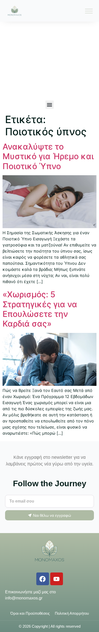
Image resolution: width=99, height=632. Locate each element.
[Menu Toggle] (89, 11)
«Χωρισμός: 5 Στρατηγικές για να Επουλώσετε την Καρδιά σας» (40, 309)
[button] (49, 104)
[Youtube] (56, 578)
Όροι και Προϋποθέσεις (30, 613)
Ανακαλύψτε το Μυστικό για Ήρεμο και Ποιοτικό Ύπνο (48, 156)
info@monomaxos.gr (23, 598)
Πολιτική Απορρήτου (72, 613)
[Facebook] (42, 578)
